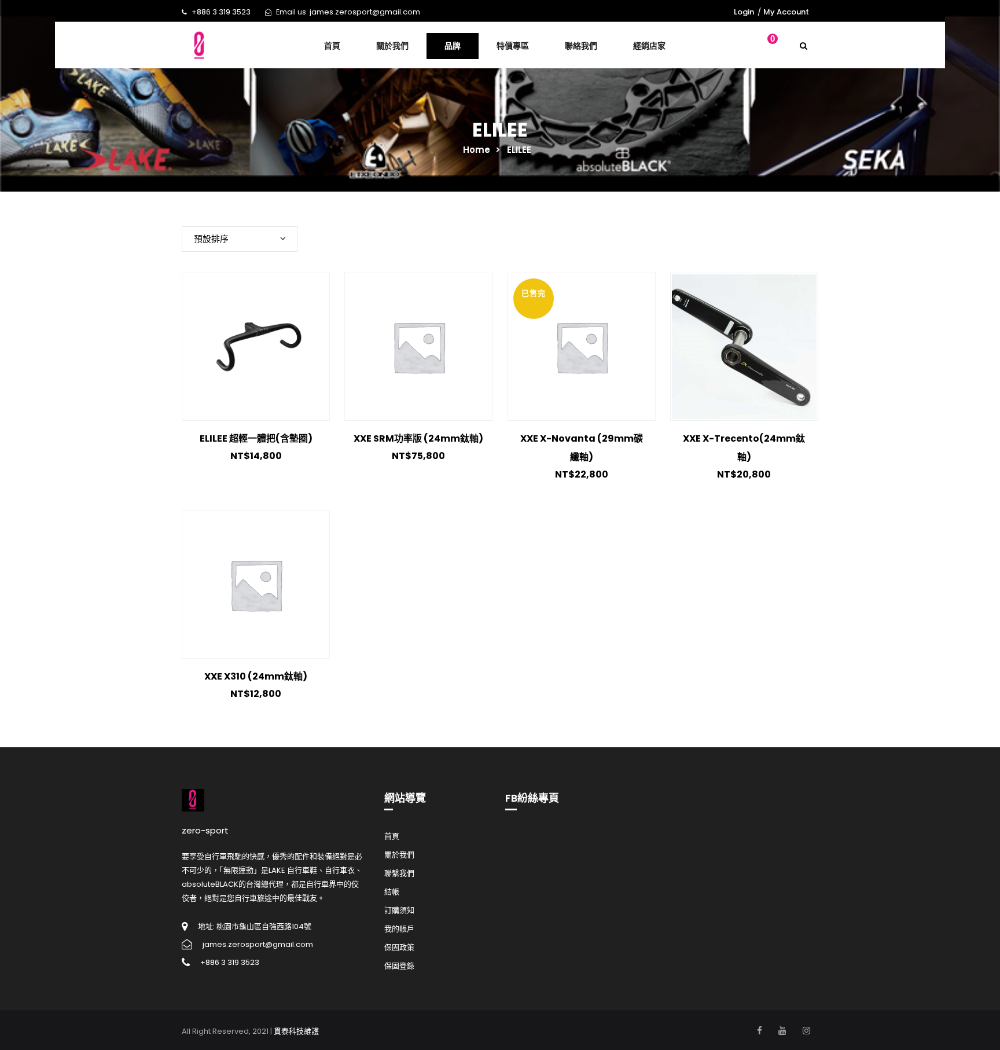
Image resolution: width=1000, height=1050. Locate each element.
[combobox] (239, 239)
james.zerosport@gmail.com (365, 11)
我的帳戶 (399, 928)
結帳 (391, 891)
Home (476, 150)
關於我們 (399, 854)
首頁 (391, 836)
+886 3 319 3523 (221, 11)
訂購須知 (399, 910)
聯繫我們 (399, 873)
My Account (786, 11)
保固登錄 (399, 965)
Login (744, 11)
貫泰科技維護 (296, 1031)
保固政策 (399, 947)
